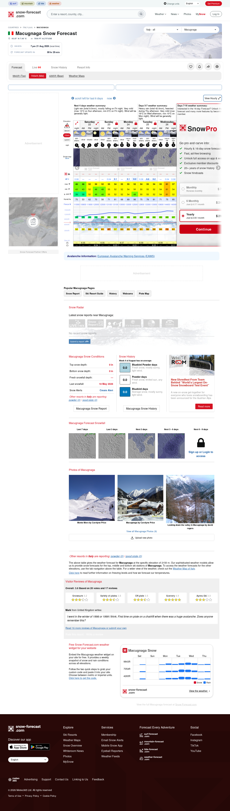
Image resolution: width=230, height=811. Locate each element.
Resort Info (83, 67)
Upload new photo (143, 537)
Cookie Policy (49, 795)
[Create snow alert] (199, 66)
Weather (159, 14)
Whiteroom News (73, 751)
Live (34, 67)
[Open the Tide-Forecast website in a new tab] (41, 3)
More (67, 158)
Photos (187, 14)
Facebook (196, 735)
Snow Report (72, 293)
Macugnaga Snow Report (91, 408)
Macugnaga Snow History (141, 408)
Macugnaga (43, 27)
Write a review (94, 634)
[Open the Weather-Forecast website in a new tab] (54, 3)
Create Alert (106, 390)
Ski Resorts (70, 735)
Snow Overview (72, 745)
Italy (28, 27)
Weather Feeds (110, 756)
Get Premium (214, 3)
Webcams (128, 293)
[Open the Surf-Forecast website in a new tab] (13, 3)
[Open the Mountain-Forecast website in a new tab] (27, 3)
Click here (74, 572)
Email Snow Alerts (112, 740)
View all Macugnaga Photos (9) (141, 531)
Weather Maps (77, 75)
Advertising (31, 779)
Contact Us (61, 779)
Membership (108, 735)
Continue (203, 229)
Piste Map (144, 293)
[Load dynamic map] (33, 222)
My (200, 14)
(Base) (56, 75)
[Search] (141, 14)
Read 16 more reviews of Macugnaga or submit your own (96, 628)
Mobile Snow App (112, 745)
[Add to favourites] (190, 66)
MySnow (68, 762)
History (113, 293)
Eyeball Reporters (112, 751)
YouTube (195, 751)
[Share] (208, 66)
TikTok (194, 745)
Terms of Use (14, 795)
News (174, 14)
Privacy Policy (32, 795)
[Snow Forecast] (23, 14)
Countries (13, 27)
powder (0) (74, 400)
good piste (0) (90, 400)
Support (46, 779)
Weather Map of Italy (184, 568)
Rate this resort (74, 634)
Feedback (98, 779)
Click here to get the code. (83, 678)
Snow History (59, 67)
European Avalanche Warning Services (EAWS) (126, 256)
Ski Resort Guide (94, 293)
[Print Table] (217, 66)
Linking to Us (80, 779)
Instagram (196, 740)
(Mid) (37, 75)
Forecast (17, 67)
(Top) (19, 75)
